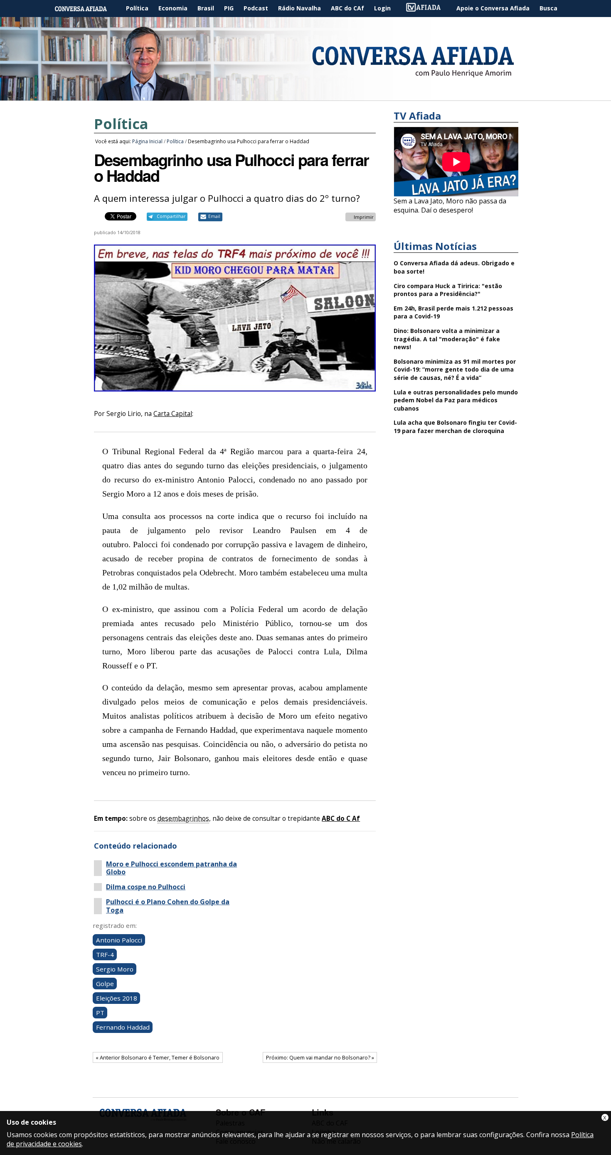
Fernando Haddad (123, 1027)
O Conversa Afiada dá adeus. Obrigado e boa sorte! (454, 267)
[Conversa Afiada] (305, 95)
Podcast (256, 8)
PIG (229, 8)
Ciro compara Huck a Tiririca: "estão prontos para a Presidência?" (448, 290)
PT (100, 1012)
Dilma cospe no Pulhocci (145, 887)
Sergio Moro (114, 969)
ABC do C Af (341, 818)
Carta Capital (172, 413)
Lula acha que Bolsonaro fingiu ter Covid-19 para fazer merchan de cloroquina (455, 426)
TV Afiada (428, 8)
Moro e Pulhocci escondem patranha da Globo (171, 868)
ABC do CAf (347, 8)
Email (214, 216)
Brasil (205, 8)
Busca (548, 8)
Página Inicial (87, 8)
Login (382, 8)
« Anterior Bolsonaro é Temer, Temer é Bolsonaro (157, 1057)
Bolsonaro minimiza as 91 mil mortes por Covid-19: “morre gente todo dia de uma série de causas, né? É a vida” (455, 369)
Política (137, 8)
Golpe (105, 983)
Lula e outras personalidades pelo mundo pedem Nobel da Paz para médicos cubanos (456, 400)
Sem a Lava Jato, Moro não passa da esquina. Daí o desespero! (450, 205)
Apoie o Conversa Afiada (493, 8)
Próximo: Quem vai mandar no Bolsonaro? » (320, 1057)
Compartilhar (171, 216)
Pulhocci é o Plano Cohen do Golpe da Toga (167, 906)
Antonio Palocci (119, 940)
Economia (172, 8)
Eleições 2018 (116, 998)
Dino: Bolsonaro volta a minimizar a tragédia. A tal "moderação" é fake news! (447, 339)
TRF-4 (105, 954)
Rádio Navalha (299, 8)
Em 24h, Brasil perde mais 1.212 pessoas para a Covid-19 (453, 312)
